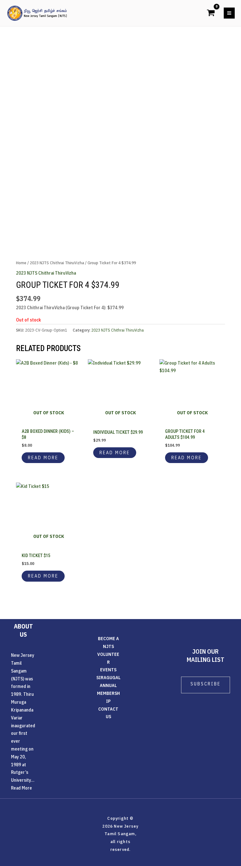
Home (21, 262)
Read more (43, 458)
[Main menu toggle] (229, 13)
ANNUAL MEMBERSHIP (108, 693)
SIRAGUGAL (108, 677)
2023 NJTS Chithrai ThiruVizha (57, 262)
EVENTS (108, 670)
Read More (21, 788)
